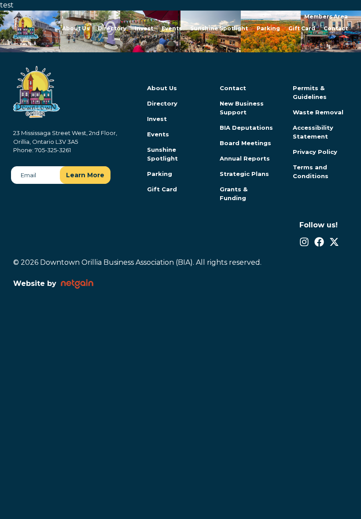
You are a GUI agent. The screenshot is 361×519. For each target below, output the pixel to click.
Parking (268, 28)
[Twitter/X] (334, 242)
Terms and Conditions (310, 171)
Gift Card (301, 28)
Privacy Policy (315, 151)
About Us (75, 28)
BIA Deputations (246, 127)
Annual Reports (245, 158)
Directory (112, 28)
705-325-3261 (53, 150)
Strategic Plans (244, 173)
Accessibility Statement (313, 132)
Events (172, 28)
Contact (336, 28)
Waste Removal (318, 112)
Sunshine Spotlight (219, 28)
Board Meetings (245, 142)
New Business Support (242, 108)
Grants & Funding (233, 193)
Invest (144, 28)
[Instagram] (304, 242)
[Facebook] (319, 242)
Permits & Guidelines (310, 92)
